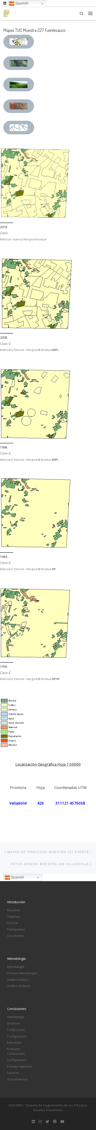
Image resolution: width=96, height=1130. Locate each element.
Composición (16, 1030)
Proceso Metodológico (22, 973)
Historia (12, 923)
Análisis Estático (18, 980)
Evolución (13, 1049)
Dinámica (13, 1023)
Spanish (17, 877)
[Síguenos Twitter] (47, 1121)
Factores (13, 1073)
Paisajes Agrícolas (19, 1066)
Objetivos (13, 917)
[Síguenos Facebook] (54, 1121)
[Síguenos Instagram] (40, 1121)
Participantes (16, 929)
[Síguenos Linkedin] (4, 3)
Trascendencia (17, 1079)
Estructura (14, 1042)
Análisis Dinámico (19, 986)
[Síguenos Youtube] (62, 1121)
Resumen (13, 910)
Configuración (17, 1036)
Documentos (15, 936)
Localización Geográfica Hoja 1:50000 (48, 764)
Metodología (15, 967)
